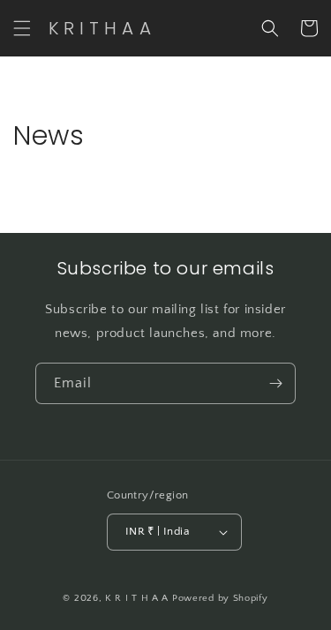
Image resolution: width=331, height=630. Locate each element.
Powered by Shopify (220, 598)
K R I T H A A (138, 598)
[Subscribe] (275, 383)
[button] (22, 28)
